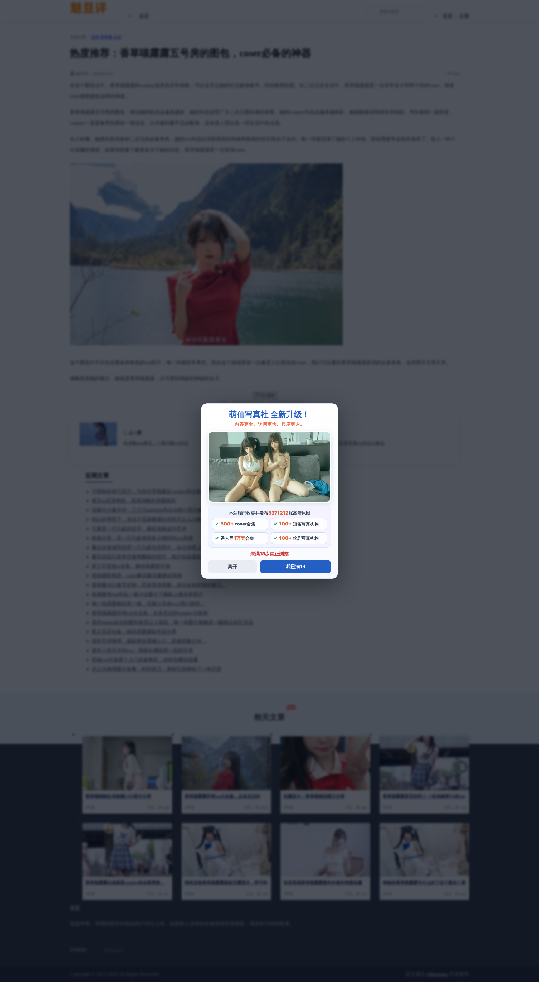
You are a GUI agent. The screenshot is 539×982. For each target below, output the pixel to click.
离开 (232, 566)
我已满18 (295, 566)
